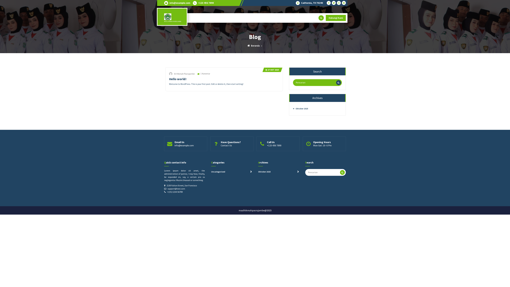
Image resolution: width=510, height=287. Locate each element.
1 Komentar (205, 73)
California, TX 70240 (312, 2)
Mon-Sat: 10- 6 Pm (322, 145)
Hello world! (177, 79)
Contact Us (226, 145)
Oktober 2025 (302, 108)
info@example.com (179, 2)
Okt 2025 (273, 70)
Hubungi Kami (336, 17)
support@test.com (176, 188)
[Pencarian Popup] (321, 18)
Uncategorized (218, 171)
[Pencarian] (338, 82)
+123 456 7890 (206, 2)
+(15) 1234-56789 (175, 192)
